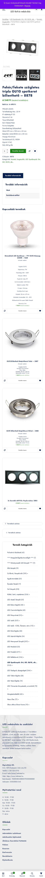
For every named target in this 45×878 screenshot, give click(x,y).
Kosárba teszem (18, 151)
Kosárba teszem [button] (22, 311)
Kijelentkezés (7, 860)
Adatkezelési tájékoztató (11, 837)
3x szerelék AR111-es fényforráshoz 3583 (22, 501)
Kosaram (5, 848)
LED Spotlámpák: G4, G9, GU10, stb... (22, 19)
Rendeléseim (7, 856)
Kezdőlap (5, 19)
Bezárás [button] (27, 6)
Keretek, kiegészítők (18, 159)
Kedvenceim (7, 852)
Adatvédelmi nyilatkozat (11, 833)
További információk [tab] (13, 175)
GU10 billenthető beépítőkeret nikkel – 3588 (22, 431)
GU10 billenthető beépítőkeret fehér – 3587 (22, 361)
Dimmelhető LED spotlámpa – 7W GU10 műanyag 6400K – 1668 (22, 257)
